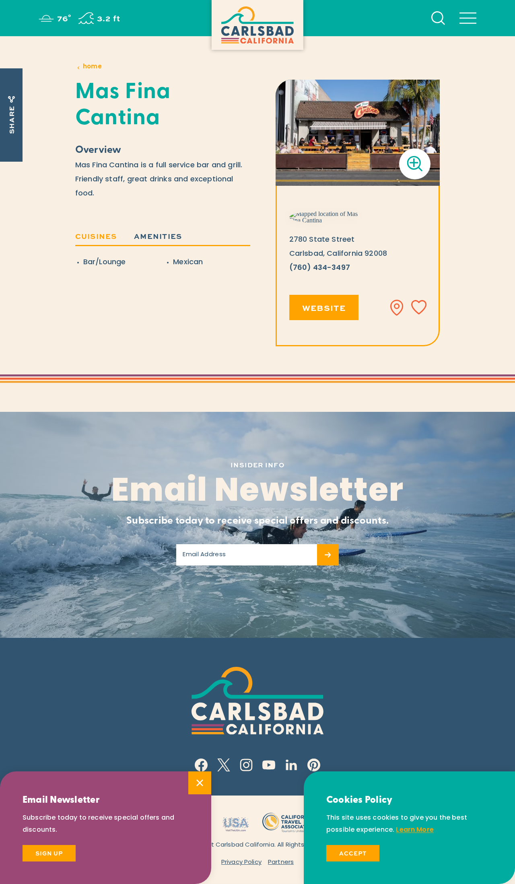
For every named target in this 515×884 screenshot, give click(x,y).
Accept (353, 853)
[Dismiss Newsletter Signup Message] (199, 782)
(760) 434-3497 (319, 268)
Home (92, 67)
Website (324, 307)
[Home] (257, 25)
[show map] (397, 308)
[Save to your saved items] (418, 308)
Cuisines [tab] (96, 236)
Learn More (415, 830)
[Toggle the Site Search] (438, 18)
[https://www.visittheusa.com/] (235, 821)
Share (11, 120)
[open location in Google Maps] (328, 217)
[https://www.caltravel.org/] (288, 821)
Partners (281, 862)
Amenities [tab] (158, 236)
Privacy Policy (241, 862)
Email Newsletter (257, 493)
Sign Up (49, 853)
